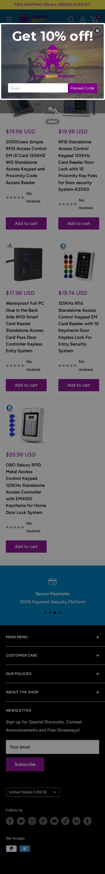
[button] (97, 30)
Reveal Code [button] (82, 88)
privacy (52, 121)
